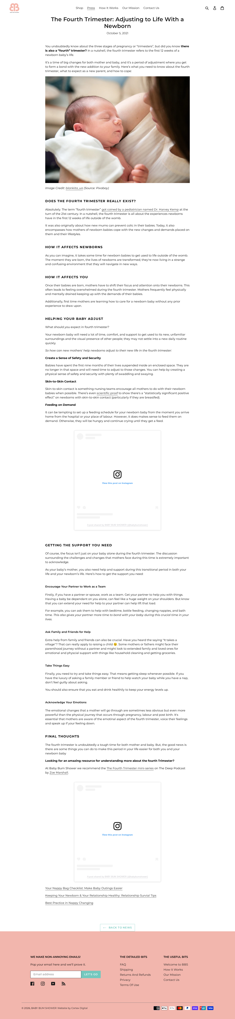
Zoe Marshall (59, 772)
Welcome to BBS (176, 964)
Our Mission (172, 975)
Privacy (125, 980)
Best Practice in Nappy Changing (69, 903)
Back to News (120, 927)
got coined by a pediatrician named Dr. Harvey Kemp (140, 209)
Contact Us (171, 980)
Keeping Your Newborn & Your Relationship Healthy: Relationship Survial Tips (100, 895)
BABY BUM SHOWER (44, 1008)
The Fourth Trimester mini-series (130, 768)
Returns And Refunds (135, 975)
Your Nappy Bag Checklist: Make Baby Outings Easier (83, 888)
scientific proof (107, 393)
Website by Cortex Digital (72, 1008)
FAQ (123, 964)
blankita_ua (74, 188)
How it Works (173, 969)
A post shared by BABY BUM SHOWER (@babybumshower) (117, 525)
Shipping (126, 969)
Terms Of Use (129, 985)
